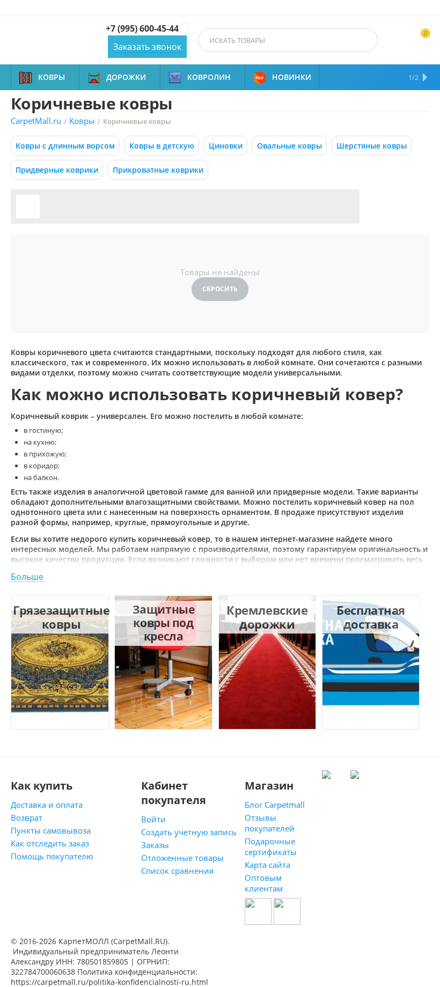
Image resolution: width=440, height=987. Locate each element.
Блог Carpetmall (275, 804)
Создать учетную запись (189, 832)
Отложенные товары (182, 857)
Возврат (26, 817)
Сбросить (220, 288)
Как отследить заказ (50, 843)
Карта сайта (267, 864)
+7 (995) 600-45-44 (142, 29)
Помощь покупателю (52, 856)
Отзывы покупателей (270, 823)
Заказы (155, 844)
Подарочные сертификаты (271, 846)
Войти (153, 819)
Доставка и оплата (47, 804)
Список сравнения (177, 870)
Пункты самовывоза (51, 830)
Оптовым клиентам (264, 883)
